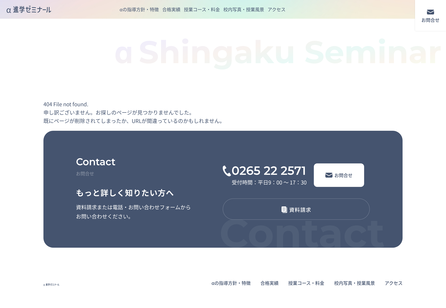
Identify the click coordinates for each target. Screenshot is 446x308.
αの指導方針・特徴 (139, 9)
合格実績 (171, 9)
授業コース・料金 (202, 9)
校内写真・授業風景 (243, 9)
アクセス (276, 9)
